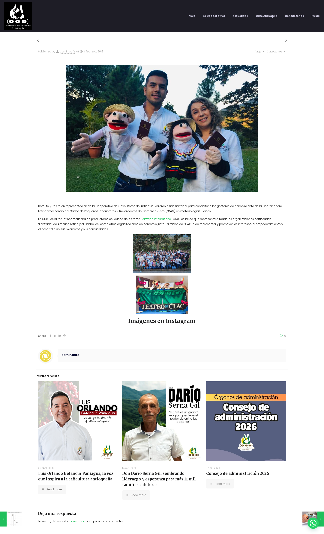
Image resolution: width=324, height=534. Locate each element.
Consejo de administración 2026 (237, 473)
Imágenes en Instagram (162, 320)
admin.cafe (67, 51)
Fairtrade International (156, 219)
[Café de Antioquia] (18, 16)
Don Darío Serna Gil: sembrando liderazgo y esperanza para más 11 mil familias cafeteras (159, 479)
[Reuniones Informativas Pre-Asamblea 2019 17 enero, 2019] (11, 519)
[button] (313, 523)
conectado (77, 521)
